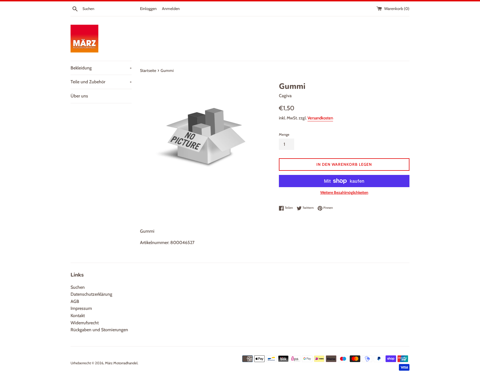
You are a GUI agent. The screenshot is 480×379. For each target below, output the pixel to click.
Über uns (79, 96)
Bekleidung (101, 68)
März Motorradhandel (121, 363)
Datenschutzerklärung (91, 294)
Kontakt (78, 315)
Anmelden (171, 8)
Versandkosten (320, 118)
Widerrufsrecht (85, 322)
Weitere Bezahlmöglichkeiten (344, 192)
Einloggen (148, 8)
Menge (284, 134)
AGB (75, 301)
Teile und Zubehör (101, 81)
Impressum (81, 308)
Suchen (78, 287)
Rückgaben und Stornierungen (99, 329)
